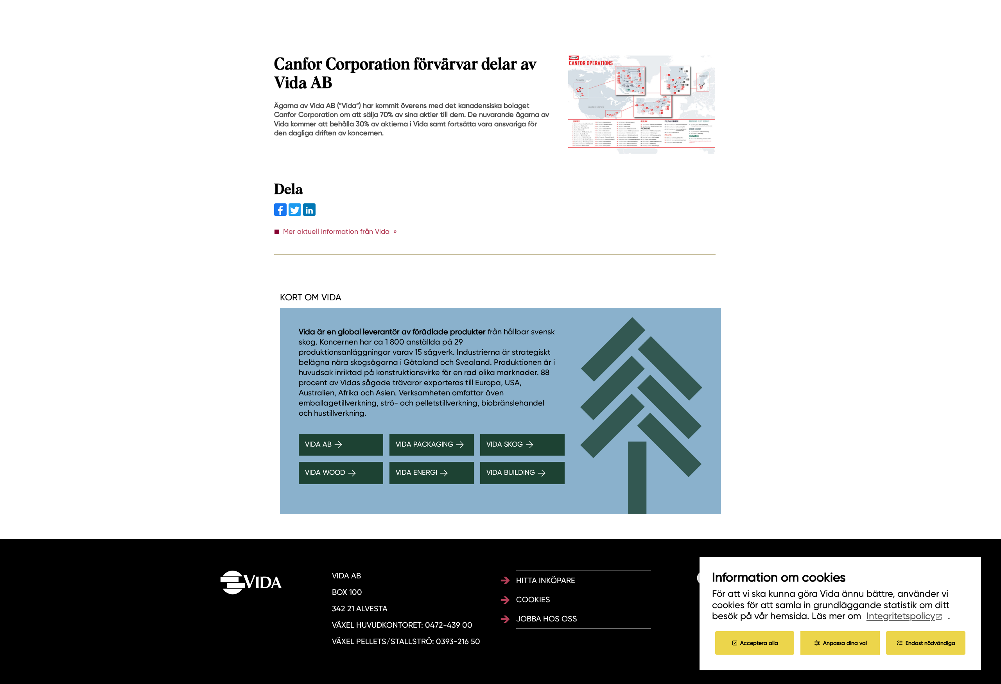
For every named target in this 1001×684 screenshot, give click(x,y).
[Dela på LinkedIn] (309, 213)
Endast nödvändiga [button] (930, 643)
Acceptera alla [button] (759, 643)
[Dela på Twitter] (296, 213)
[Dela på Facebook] (281, 213)
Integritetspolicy (900, 616)
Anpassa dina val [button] (845, 643)
